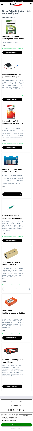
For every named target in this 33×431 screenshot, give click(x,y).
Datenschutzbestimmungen (25, 414)
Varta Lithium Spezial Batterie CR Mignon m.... (12, 217)
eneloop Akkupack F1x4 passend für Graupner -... (12, 75)
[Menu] (2, 4)
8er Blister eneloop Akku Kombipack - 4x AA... (12, 170)
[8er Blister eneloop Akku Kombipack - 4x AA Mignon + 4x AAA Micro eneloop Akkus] (11, 160)
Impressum (25, 415)
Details (15, 289)
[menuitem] (2, 4)
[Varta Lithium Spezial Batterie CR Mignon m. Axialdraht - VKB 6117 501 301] (11, 207)
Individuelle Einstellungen (16, 428)
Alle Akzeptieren (16, 425)
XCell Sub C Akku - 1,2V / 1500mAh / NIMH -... (11, 263)
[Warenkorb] (30, 4)
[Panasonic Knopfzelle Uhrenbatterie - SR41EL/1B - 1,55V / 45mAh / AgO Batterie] (11, 112)
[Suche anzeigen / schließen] (12, 4)
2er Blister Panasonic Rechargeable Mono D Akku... (14, 37)
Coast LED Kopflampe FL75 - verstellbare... (13, 361)
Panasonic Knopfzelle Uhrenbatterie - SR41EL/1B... (13, 122)
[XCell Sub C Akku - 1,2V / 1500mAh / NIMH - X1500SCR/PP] (11, 254)
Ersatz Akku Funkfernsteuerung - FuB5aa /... (13, 313)
